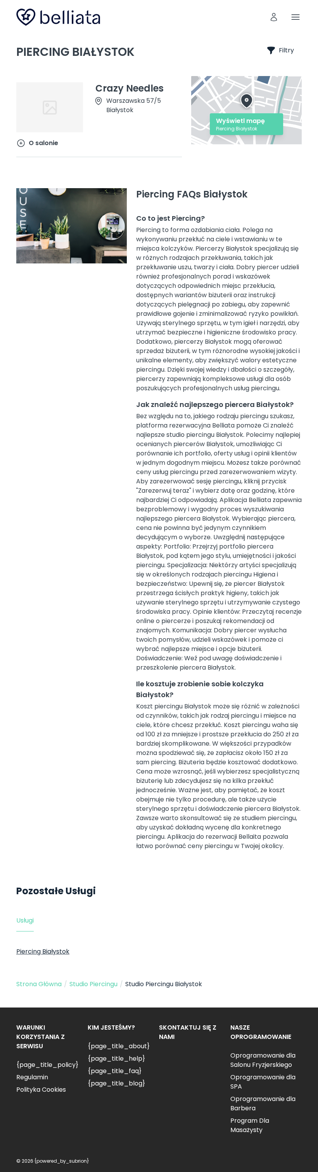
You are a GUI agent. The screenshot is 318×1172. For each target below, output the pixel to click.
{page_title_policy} (47, 1064)
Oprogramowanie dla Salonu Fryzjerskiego (263, 1060)
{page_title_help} (116, 1058)
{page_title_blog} (116, 1083)
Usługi (25, 920)
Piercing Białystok (42, 951)
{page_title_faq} (115, 1070)
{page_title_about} (119, 1046)
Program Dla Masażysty (249, 1125)
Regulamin (32, 1077)
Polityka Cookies (41, 1089)
